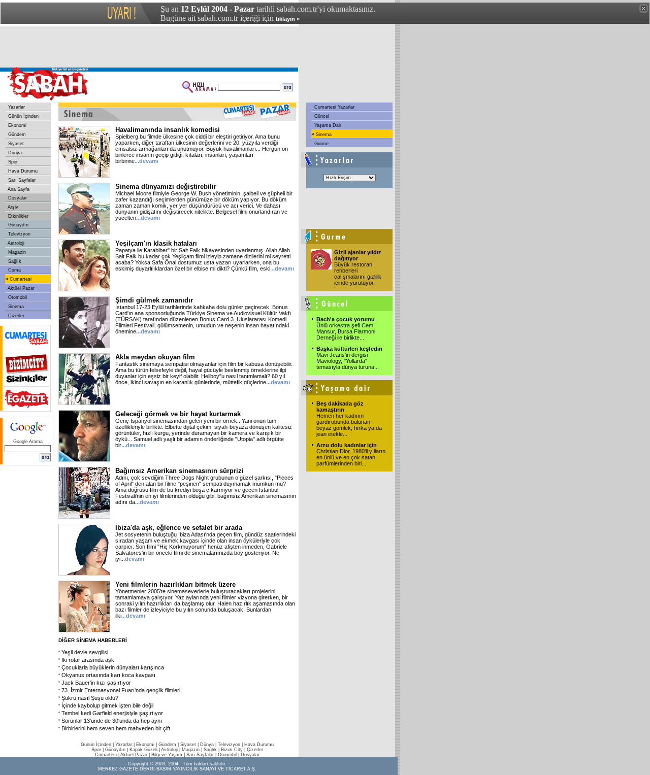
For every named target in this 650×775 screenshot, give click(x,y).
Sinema (15, 306)
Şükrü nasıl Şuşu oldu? (89, 698)
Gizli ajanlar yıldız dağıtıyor (357, 255)
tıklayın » (288, 19)
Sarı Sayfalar (21, 180)
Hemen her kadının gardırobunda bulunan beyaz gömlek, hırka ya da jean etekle (349, 425)
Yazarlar (16, 107)
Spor (12, 161)
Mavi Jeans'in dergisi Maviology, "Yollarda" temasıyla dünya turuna (347, 361)
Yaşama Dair (327, 125)
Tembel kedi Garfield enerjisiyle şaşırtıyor (112, 713)
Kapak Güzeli (143, 749)
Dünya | (209, 744)
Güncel (321, 116)
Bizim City (232, 749)
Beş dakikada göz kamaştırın (340, 406)
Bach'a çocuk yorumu (345, 319)
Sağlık (14, 261)
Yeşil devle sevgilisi (84, 652)
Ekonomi (16, 125)
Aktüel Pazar (21, 288)
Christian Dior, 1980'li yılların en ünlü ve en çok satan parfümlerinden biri (350, 457)
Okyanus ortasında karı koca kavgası (108, 675)
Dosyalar (17, 197)
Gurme (321, 143)
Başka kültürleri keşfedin (349, 349)
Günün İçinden (23, 116)
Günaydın (17, 224)
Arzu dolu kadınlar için (346, 445)
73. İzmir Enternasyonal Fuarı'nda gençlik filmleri (120, 690)
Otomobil (17, 297)
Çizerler (15, 315)
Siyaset (15, 143)
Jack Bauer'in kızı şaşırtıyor (96, 683)
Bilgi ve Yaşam (166, 754)
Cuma (14, 270)
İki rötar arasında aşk (87, 660)
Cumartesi (19, 279)
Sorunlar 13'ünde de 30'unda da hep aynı (111, 721)
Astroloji (15, 243)
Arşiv (12, 207)
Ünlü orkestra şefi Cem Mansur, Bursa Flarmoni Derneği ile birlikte (345, 331)
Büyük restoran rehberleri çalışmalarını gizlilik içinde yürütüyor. (357, 273)
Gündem (16, 134)
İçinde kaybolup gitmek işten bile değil (107, 705)
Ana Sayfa (18, 189)
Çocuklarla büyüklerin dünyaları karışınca (112, 667)
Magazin (16, 252)
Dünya (14, 152)
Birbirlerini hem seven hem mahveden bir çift (115, 728)
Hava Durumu (22, 171)
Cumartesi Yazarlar (333, 107)
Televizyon (18, 234)
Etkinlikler (17, 216)
